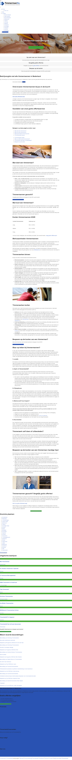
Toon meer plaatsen (3, 552)
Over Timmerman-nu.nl (5, 751)
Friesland (6, 27)
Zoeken (24, 81)
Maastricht (4, 544)
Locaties (4, 13)
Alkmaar (4, 547)
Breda (3, 528)
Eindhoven (4, 523)
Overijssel (6, 24)
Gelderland (6, 19)
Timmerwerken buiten (19, 137)
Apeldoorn (4, 538)
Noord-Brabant (7, 17)
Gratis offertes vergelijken (36, 47)
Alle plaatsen (3, 726)
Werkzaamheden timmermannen (22, 133)
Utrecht (6, 20)
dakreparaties (25, 319)
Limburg (6, 22)
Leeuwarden (5, 550)
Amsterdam (4, 517)
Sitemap (21, 758)
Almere (3, 527)
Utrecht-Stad (5, 521)
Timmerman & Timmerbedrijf (6, 758)
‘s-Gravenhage (5, 520)
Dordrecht (4, 545)
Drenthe (6, 29)
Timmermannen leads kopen (6, 733)
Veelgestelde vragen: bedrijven (7, 743)
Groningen (6, 26)
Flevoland (6, 30)
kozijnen (16, 330)
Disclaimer (41, 758)
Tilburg (3, 524)
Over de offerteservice (5, 753)
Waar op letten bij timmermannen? (22, 139)
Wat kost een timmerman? (20, 132)
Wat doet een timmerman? (20, 130)
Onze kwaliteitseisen (4, 754)
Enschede (4, 531)
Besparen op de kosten (20, 141)
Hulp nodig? (2, 744)
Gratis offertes (5, 32)
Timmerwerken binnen (20, 135)
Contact (1, 740)
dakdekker (17, 320)
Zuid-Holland (7, 16)
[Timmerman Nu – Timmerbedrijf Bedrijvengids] (10, 5)
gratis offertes (36, 65)
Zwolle (3, 540)
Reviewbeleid (65, 758)
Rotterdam (4, 518)
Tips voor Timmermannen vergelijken (8, 746)
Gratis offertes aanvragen (5, 631)
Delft (3, 548)
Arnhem (4, 534)
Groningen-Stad (5, 525)
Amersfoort (4, 535)
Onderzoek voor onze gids (5, 756)
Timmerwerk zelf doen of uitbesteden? (23, 140)
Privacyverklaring (28, 758)
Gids (3, 12)
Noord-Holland (7, 14)
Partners (46, 758)
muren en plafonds (43, 415)
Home (3, 9)
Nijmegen (4, 530)
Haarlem (4, 533)
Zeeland (6, 23)
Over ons (6, 10)
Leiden (3, 543)
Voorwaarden (35, 758)
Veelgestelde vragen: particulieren (7, 741)
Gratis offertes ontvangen (18, 344)
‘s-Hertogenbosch (6, 537)
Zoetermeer (4, 541)
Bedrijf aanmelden (4, 735)
